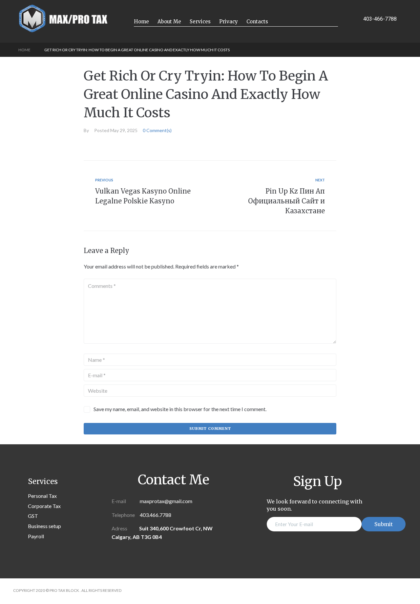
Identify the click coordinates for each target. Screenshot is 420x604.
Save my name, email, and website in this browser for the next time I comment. (180, 409)
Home (24, 49)
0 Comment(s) (157, 130)
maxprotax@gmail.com (165, 501)
